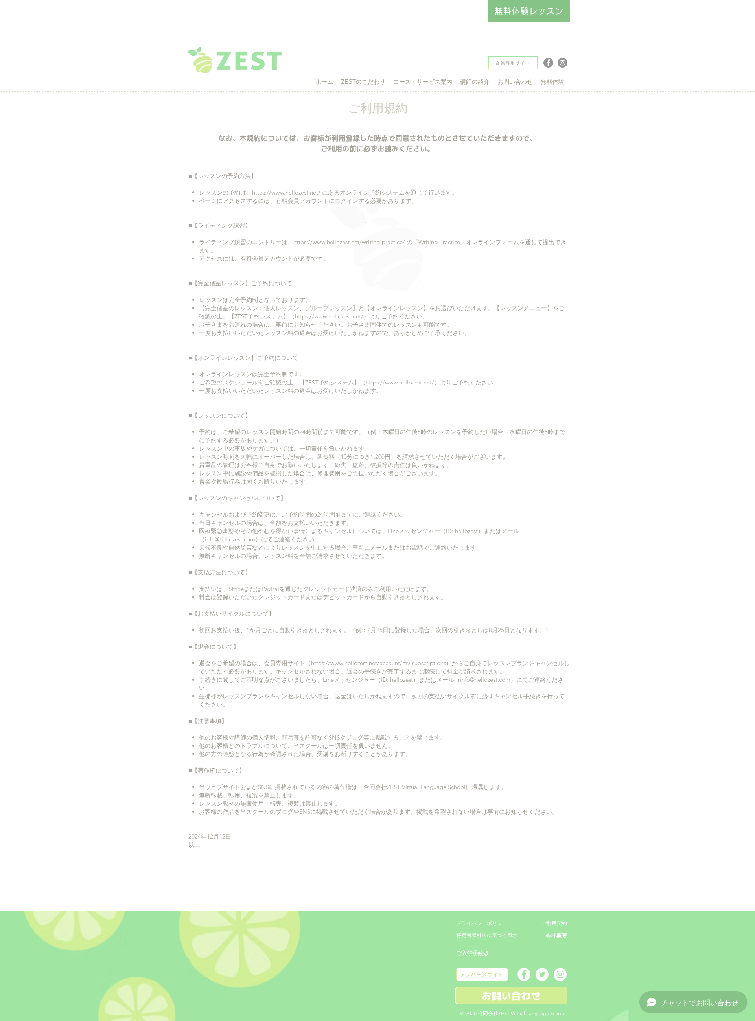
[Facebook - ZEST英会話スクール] (548, 63)
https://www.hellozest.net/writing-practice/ (349, 242)
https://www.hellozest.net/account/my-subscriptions (378, 663)
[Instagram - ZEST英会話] (560, 974)
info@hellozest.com (230, 539)
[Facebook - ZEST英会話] (523, 974)
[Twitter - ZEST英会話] (542, 974)
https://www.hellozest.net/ (286, 192)
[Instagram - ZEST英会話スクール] (562, 63)
